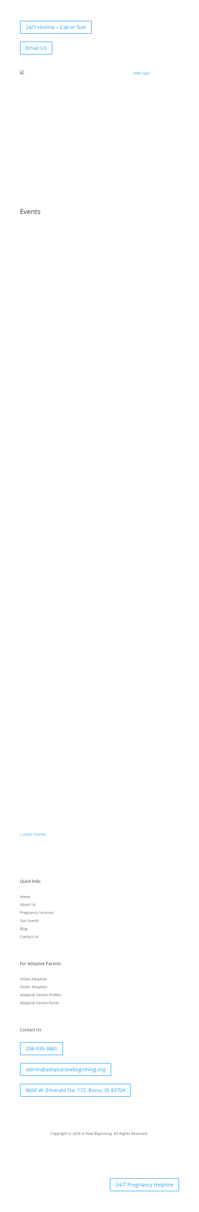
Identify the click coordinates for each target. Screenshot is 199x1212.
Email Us (36, 47)
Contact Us (29, 936)
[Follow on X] (34, 1109)
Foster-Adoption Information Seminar (66, 275)
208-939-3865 (41, 1048)
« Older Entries (33, 834)
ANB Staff (38, 283)
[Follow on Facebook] (24, 1109)
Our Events (29, 920)
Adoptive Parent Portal (39, 1002)
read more (34, 303)
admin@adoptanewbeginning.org (65, 1069)
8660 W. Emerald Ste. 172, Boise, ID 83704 (75, 1090)
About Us (28, 904)
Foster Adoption (33, 986)
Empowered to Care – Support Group (65, 720)
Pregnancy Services (36, 912)
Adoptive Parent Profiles (40, 994)
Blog (23, 928)
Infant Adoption (33, 979)
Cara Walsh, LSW (44, 728)
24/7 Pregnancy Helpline (144, 1184)
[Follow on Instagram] (45, 1109)
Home (25, 896)
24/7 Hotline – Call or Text (56, 27)
